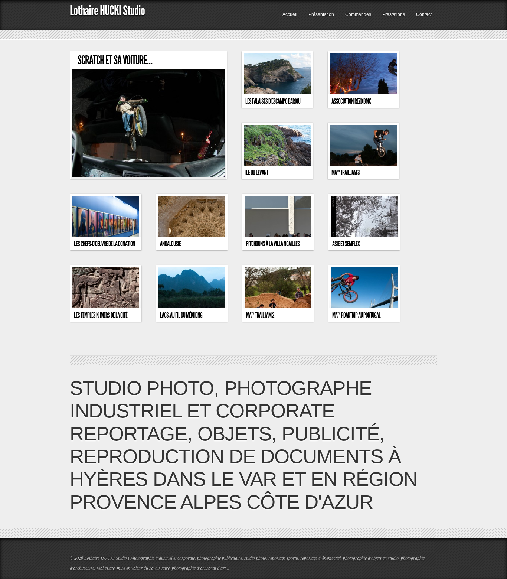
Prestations (393, 14)
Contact (424, 14)
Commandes (358, 14)
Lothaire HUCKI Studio (107, 10)
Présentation (321, 14)
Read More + (212, 174)
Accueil (289, 14)
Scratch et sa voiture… (115, 60)
